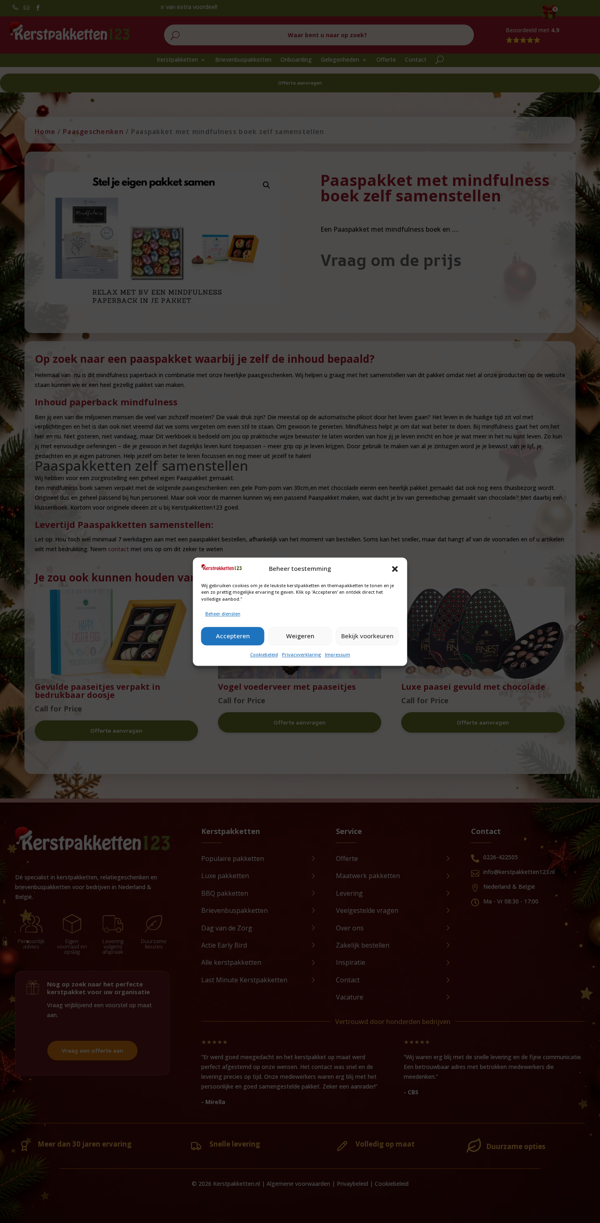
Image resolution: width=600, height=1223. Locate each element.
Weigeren (300, 636)
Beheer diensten (222, 613)
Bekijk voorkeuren (367, 636)
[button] (395, 569)
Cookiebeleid (264, 654)
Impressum (337, 654)
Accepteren (233, 636)
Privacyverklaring (301, 654)
